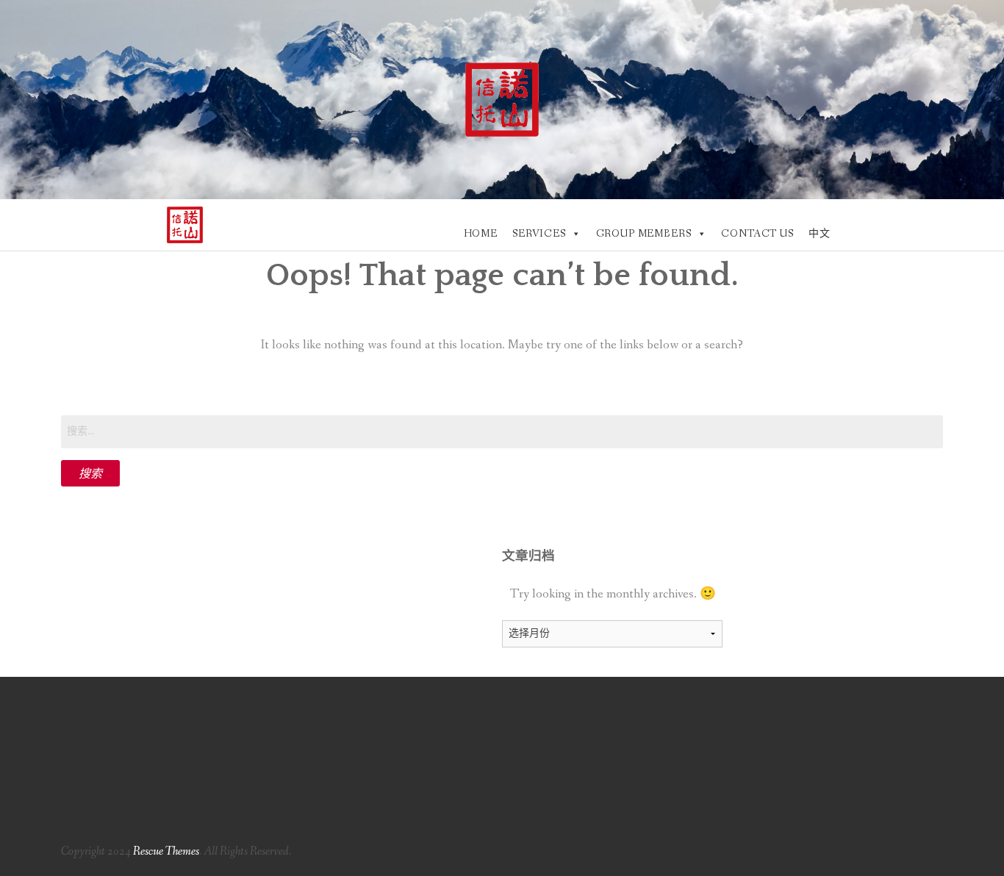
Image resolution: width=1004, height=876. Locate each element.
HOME (481, 233)
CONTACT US (757, 233)
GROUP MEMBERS (644, 233)
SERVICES (539, 233)
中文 (819, 233)
